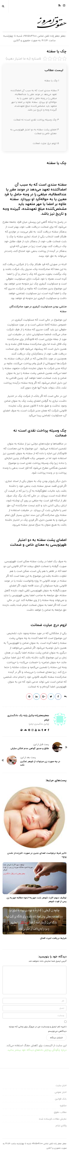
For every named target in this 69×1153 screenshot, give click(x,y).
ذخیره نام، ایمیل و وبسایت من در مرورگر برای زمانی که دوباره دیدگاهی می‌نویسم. (37, 1029)
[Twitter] (44, 730)
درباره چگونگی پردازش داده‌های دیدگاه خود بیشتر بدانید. (36, 1050)
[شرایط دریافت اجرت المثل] (34, 920)
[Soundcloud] (24, 730)
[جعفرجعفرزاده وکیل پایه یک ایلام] (34, 23)
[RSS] (59, 6)
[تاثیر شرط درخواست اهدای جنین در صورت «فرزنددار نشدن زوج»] (34, 817)
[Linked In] (38, 730)
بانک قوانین (60, 1099)
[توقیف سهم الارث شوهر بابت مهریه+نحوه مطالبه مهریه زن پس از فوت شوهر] (34, 878)
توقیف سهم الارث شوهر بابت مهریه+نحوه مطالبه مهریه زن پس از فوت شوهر (36, 899)
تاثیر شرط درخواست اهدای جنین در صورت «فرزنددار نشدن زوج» (36, 855)
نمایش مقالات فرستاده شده (52, 1119)
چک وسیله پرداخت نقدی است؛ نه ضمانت (35, 120)
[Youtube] (35, 730)
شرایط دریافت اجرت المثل (53, 938)
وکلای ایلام (61, 1125)
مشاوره (63, 1105)
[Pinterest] (28, 730)
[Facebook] (47, 730)
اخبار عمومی (60, 1092)
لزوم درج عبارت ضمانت (44, 143)
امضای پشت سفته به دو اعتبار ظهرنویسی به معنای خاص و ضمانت (33, 131)
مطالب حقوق (60, 1112)
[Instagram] (64, 6)
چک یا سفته (51, 80)
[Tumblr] (41, 730)
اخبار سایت (61, 1085)
